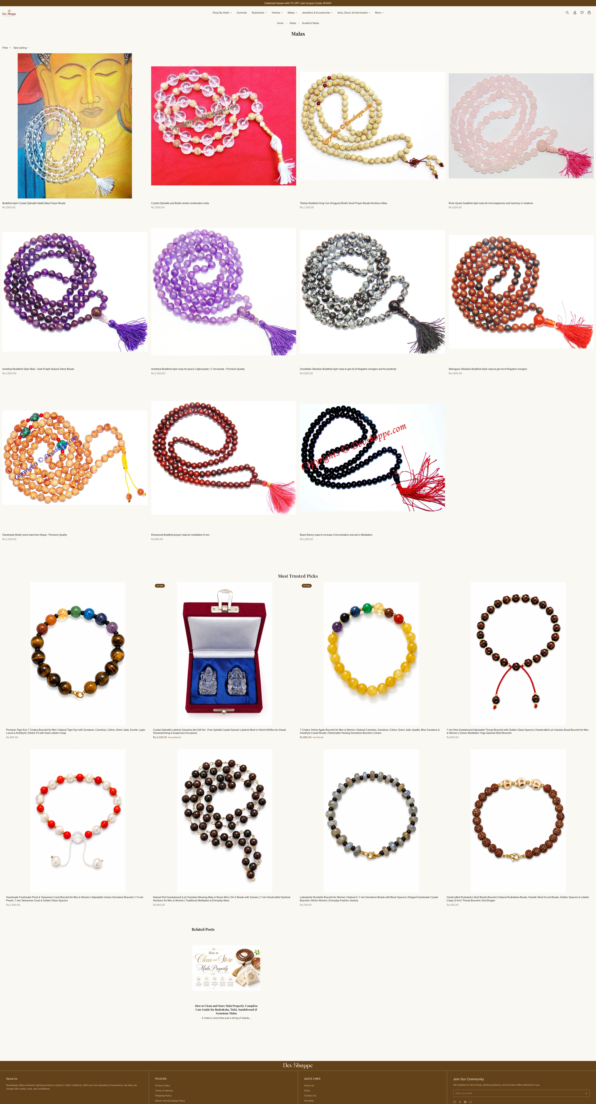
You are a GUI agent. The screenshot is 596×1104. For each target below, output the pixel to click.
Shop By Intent (221, 12)
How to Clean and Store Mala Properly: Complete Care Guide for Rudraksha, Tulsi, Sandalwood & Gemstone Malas (226, 1009)
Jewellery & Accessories (316, 12)
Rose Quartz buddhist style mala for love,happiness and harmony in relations (491, 203)
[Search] (567, 12)
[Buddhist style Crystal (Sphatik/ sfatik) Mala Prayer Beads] (74, 125)
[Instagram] (454, 1102)
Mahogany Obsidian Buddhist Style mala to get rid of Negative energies (488, 369)
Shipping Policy (163, 1095)
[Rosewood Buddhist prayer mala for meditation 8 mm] (223, 457)
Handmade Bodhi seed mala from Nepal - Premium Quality (34, 535)
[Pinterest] (465, 1102)
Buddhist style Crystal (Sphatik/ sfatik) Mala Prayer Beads (33, 203)
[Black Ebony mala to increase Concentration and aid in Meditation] (372, 457)
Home (280, 23)
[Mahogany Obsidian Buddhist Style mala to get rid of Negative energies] (521, 291)
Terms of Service (164, 1090)
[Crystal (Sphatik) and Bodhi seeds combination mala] (223, 125)
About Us (309, 1085)
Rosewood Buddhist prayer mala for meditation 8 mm (180, 535)
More (378, 12)
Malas (291, 12)
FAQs (307, 1090)
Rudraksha (258, 12)
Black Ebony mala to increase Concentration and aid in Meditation (336, 535)
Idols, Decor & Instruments (352, 12)
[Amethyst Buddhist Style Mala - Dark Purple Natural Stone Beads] (74, 291)
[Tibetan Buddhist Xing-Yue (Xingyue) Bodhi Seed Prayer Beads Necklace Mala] (372, 125)
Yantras (275, 12)
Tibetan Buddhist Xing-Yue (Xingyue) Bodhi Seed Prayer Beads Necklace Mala (343, 203)
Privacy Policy (162, 1085)
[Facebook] (459, 1102)
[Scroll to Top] (590, 1087)
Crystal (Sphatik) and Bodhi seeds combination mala (180, 203)
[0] (589, 12)
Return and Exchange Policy (170, 1100)
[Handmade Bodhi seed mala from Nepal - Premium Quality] (74, 457)
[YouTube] (470, 1102)
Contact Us (310, 1095)
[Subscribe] (586, 1093)
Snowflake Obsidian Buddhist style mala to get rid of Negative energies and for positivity (348, 369)
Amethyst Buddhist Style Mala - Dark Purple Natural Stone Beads (38, 369)
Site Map (309, 1100)
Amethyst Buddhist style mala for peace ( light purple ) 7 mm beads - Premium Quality (198, 369)
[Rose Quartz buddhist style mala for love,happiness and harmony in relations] (521, 125)
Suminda (242, 12)
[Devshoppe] (9, 12)
